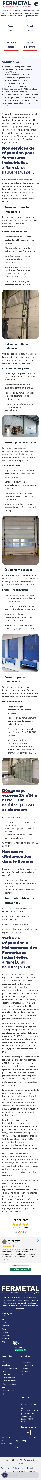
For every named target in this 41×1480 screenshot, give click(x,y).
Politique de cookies (5, 1471)
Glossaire (33, 1437)
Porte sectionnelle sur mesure (19, 11)
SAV (23, 1374)
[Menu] (36, 4)
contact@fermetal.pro (29, 1410)
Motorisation (27, 1365)
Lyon (4, 1322)
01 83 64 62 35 (30, 1404)
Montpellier (6, 1335)
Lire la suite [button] (6, 1260)
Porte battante (9, 1378)
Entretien (26, 1371)
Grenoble (5, 1338)
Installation (26, 1362)
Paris (4, 1319)
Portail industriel (10, 1368)
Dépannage (26, 1368)
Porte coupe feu (9, 1381)
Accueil (4, 11)
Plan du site (11, 1440)
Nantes (5, 1332)
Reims (4, 1329)
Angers (5, 1341)
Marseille (5, 1325)
